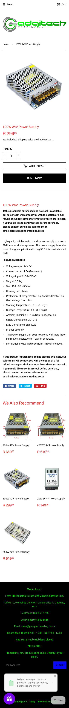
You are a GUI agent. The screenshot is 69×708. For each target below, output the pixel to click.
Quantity (7, 149)
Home (6, 44)
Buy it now (34, 178)
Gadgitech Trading (25, 701)
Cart (63, 4)
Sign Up (60, 665)
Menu (10, 4)
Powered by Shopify (48, 701)
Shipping (22, 139)
